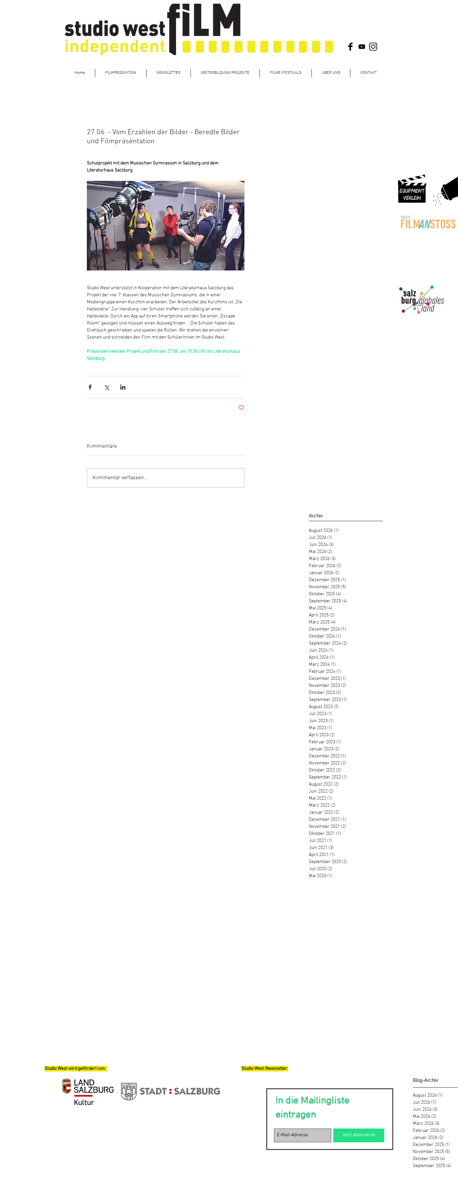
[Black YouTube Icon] (362, 47)
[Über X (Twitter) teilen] (106, 387)
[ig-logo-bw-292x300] (373, 47)
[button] (225, 73)
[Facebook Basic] (350, 47)
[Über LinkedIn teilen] (123, 387)
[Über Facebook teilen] (90, 387)
